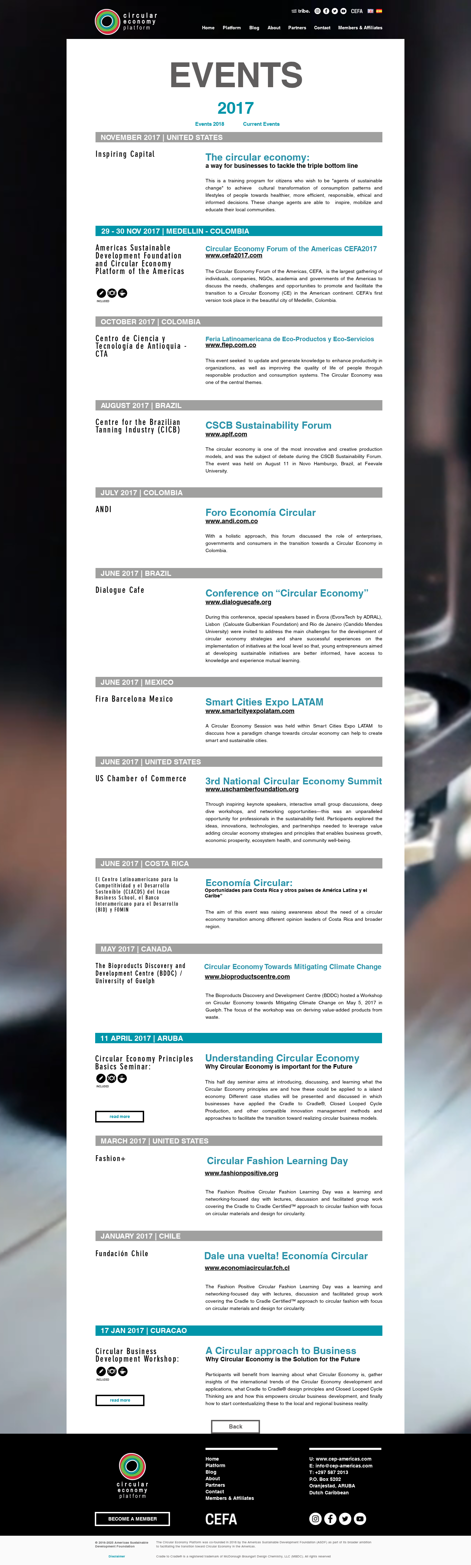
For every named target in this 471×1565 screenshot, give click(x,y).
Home (212, 1459)
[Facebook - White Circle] (326, 11)
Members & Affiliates (230, 1498)
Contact (215, 1491)
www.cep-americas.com (343, 1459)
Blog (211, 1472)
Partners (215, 1485)
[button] (132, 1519)
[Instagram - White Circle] (317, 11)
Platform (215, 1465)
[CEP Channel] (343, 11)
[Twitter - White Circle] (335, 11)
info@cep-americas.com (343, 1466)
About (213, 1478)
